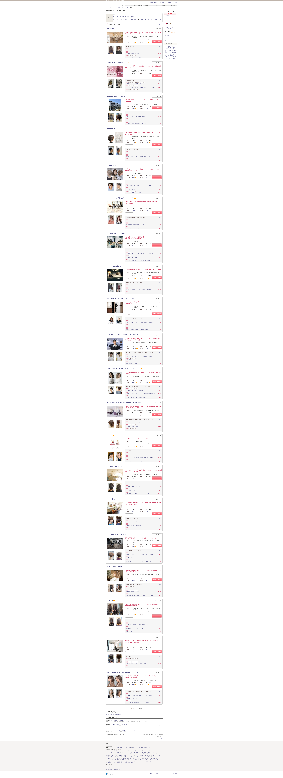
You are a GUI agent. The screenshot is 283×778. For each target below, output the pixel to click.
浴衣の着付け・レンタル (148, 761)
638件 (147, 382)
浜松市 (114, 18)
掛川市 (145, 19)
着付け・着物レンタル (121, 761)
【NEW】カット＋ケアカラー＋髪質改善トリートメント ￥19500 (138, 285)
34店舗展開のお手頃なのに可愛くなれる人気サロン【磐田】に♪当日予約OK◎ (143, 269)
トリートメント (129, 756)
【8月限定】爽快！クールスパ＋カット (133, 363)
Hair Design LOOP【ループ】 (115, 466)
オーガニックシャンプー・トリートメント (144, 756)
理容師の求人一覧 (109, 769)
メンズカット (113, 750)
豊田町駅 (115, 714)
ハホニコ (122, 759)
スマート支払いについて (169, 46)
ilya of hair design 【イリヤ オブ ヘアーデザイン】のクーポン (137, 318)
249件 (133, 580)
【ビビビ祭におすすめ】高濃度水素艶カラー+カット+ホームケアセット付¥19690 (140, 90)
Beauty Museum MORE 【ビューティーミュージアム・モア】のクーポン (140, 419)
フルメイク (109, 761)
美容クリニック (173, 5)
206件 (133, 546)
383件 (133, 142)
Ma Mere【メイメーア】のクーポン (132, 518)
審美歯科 (145, 747)
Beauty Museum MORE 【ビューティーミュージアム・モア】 (124, 402)
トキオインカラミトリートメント (155, 758)
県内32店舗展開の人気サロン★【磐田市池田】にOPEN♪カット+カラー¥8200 (143, 538)
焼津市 (142, 19)
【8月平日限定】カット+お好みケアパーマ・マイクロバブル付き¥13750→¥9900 (140, 359)
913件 (133, 75)
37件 (147, 415)
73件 (147, 278)
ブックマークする (158, 28)
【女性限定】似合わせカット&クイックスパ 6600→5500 (136, 397)
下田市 (159, 19)
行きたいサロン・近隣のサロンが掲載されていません (170, 48)
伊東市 (129, 19)
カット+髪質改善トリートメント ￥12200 (133, 490)
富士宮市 (125, 19)
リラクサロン (155, 5)
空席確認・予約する (157, 41)
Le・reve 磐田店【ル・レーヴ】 (116, 266)
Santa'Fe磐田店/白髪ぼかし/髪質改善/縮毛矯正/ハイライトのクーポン (138, 691)
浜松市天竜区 (132, 18)
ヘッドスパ (134, 756)
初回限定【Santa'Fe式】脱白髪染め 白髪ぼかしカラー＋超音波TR (138, 698)
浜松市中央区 (120, 18)
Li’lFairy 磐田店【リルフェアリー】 (117, 62)
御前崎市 (125, 21)
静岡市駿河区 (125, 16)
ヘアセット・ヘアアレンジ (129, 759)
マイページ (170, 2)
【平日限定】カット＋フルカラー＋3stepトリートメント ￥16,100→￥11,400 (140, 257)
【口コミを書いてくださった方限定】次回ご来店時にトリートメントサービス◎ (140, 521)
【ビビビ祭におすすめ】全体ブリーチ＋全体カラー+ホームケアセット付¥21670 (140, 87)
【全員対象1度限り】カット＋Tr (131, 220)
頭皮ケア (124, 758)
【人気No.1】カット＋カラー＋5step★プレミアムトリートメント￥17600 (139, 422)
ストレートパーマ (156, 753)
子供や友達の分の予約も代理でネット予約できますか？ (170, 53)
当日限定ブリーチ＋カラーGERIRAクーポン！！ (134, 83)
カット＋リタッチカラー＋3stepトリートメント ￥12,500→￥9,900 (138, 260)
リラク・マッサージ (123, 747)
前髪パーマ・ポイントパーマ (124, 755)
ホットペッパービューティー (111, 7)
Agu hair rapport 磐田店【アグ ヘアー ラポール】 (120, 198)
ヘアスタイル (129, 5)
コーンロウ (114, 756)
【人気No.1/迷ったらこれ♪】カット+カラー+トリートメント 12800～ (138, 493)
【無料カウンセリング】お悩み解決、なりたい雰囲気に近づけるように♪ (139, 356)
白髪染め (147, 753)
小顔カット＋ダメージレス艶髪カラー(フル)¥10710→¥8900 (136, 529)
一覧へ (159, 46)
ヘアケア (124, 756)
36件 (147, 511)
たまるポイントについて (169, 26)
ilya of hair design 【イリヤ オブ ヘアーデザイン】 (120, 298)
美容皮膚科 (141, 747)
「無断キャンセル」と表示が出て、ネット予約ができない (170, 57)
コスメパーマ (149, 755)
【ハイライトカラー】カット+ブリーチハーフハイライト (136, 116)
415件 (133, 108)
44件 (133, 511)
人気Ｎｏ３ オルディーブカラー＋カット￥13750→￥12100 (137, 329)
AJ (107, 637)
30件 (147, 311)
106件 (147, 348)
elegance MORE (112, 165)
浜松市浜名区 (126, 18)
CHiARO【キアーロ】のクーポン (132, 149)
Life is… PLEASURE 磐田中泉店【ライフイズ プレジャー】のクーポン (139, 386)
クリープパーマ (138, 755)
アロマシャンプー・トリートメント (112, 758)
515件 (133, 684)
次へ (160, 24)
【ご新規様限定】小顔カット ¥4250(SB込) (133, 525)
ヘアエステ (120, 758)
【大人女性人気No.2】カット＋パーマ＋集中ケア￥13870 (136, 461)
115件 (147, 108)
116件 (147, 75)
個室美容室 (118, 762)
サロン (166, 34)
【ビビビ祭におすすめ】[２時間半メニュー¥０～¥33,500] (136, 659)
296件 (133, 278)
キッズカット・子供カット (129, 750)
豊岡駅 (111, 714)
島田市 (132, 19)
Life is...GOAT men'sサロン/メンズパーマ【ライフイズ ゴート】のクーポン (140, 352)
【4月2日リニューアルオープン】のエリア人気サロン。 (138, 438)
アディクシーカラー (109, 753)
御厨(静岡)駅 (119, 714)
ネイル (111, 747)
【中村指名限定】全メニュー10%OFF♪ (133, 591)
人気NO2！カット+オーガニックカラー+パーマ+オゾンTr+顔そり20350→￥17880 (140, 160)
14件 (133, 649)
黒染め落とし (143, 753)
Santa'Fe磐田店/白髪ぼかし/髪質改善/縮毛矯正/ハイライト (122, 672)
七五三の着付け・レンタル (110, 762)
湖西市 (118, 21)
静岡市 (114, 16)
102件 (147, 210)
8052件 (133, 382)
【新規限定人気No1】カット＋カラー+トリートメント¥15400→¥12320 (139, 628)
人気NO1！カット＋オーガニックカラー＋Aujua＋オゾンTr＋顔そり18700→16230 (141, 152)
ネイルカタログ (147, 5)
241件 (133, 177)
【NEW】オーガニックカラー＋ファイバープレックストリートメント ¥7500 (140, 557)
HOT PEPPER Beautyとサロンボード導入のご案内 (152, 773)
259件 (133, 415)
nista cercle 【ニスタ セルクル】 (116, 96)
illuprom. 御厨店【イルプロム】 (116, 566)
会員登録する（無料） (170, 15)
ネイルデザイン (168, 40)
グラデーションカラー (110, 752)
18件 (147, 614)
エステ (130, 747)
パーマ (151, 753)
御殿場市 (152, 19)
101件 (147, 142)
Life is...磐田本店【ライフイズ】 (117, 720)
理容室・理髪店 (130, 762)
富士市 (135, 19)
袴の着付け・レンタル (129, 761)
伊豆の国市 (133, 21)
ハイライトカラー (130, 752)
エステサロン (164, 5)
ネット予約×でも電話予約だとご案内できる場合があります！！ (137, 624)
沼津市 (114, 19)
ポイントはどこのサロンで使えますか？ (170, 51)
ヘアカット (108, 750)
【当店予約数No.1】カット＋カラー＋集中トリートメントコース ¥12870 (139, 453)
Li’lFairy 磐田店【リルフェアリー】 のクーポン (135, 80)
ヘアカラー (153, 750)
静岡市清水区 (131, 16)
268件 (133, 42)
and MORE (110, 28)
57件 (147, 684)
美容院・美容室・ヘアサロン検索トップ (158, 2)
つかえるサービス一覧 (169, 27)
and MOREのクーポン (130, 46)
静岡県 (127, 7)
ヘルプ (175, 2)
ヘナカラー (154, 752)
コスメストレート (155, 755)
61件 (147, 580)
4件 (133, 478)
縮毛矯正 (107, 755)
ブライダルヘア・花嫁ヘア (148, 759)
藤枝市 (148, 19)
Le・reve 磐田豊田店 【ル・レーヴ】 (117, 534)
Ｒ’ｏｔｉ (109, 435)
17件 (133, 245)
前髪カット (136, 750)
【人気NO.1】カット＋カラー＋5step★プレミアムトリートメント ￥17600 (140, 49)
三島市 (121, 19)
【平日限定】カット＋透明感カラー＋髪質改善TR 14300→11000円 (138, 390)
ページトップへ (159, 738)
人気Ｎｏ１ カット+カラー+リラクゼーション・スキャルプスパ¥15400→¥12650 (140, 322)
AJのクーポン (128, 656)
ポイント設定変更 (168, 28)
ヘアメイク (156, 759)
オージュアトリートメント (145, 758)
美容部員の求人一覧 (117, 769)
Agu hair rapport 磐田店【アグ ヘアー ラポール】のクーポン (137, 217)
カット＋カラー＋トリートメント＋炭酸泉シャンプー (135, 57)
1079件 (133, 446)
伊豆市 (121, 21)
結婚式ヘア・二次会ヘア (139, 759)
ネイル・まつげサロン (138, 5)
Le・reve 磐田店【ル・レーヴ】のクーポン (134, 282)
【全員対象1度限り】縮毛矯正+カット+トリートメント (136, 224)
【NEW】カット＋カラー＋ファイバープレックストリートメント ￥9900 (139, 561)
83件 (147, 546)
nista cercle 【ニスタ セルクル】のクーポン (134, 112)
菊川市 (129, 21)
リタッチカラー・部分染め (129, 753)
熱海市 (118, 19)
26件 (147, 177)
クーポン (166, 37)
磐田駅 (107, 714)
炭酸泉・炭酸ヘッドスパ (131, 758)
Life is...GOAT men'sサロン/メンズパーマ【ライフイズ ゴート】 (124, 335)
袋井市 (156, 19)
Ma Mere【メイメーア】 (113, 499)
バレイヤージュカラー (148, 752)
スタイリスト (167, 35)
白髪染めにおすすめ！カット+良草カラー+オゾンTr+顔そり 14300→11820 (139, 156)
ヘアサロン (121, 5)
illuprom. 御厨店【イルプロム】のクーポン (134, 584)
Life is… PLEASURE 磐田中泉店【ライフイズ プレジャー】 (123, 368)
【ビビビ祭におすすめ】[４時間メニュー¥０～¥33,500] (136, 663)
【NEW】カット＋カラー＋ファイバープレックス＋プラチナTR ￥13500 (139, 554)
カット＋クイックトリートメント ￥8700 (133, 486)
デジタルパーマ (112, 755)
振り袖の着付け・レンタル (138, 761)
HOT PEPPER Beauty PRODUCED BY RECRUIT (110, 4)
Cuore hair (110, 600)
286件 (133, 210)
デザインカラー (117, 752)
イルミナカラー (136, 752)
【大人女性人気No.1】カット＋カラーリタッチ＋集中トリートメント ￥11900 (140, 457)
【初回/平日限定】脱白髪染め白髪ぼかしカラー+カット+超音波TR (138, 702)
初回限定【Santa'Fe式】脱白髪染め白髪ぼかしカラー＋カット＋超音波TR (139, 695)
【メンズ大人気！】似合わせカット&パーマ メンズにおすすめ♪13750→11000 (140, 393)
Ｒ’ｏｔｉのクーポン (129, 450)
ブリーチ (135, 753)
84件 (147, 42)
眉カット (140, 750)
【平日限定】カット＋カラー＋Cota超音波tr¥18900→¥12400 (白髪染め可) (139, 253)
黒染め (139, 753)
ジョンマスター (117, 759)
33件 (133, 311)
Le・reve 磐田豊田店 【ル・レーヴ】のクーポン (135, 550)
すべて (114, 14)
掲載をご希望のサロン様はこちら (170, 773)
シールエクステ (109, 756)
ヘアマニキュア (121, 753)
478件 (133, 614)
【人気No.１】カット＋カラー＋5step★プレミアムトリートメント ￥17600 (139, 185)
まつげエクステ (116, 747)
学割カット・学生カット (120, 750)
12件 (147, 649)
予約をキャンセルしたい (169, 55)
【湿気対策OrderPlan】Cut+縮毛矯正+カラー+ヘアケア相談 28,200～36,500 (139, 595)
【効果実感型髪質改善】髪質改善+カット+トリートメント (136, 123)
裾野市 (114, 21)
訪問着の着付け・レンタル (157, 761)
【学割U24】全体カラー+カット (131, 631)
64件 (147, 245)
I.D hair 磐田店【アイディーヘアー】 (116, 233)
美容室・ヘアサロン (121, 7)
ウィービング (141, 752)
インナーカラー (123, 752)
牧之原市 (138, 21)
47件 (147, 446)
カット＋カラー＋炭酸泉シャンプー (132, 53)
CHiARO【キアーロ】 (113, 128)
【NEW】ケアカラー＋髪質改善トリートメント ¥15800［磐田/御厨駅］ (139, 289)
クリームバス (138, 758)
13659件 (134, 348)
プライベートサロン (124, 762)
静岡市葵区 (119, 16)
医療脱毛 (150, 747)
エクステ (160, 755)
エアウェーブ (144, 755)
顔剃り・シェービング (146, 750)
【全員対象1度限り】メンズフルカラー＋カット (134, 228)
